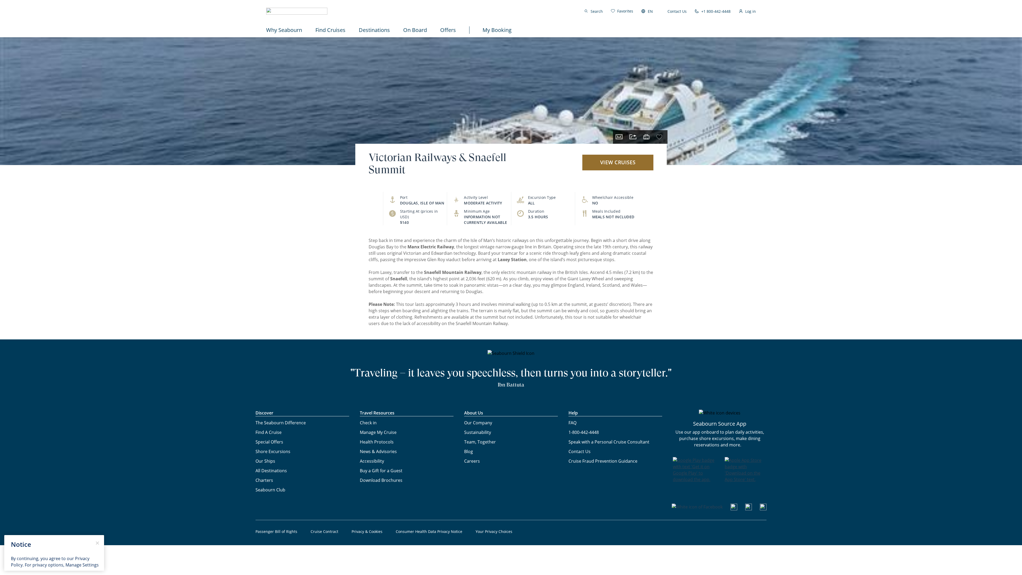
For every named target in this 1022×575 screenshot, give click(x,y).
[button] (296, 11)
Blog (468, 451)
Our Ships (265, 461)
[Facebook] (697, 507)
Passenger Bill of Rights (276, 531)
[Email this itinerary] (619, 136)
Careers (472, 461)
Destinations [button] (374, 30)
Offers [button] (448, 30)
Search (597, 11)
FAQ (572, 423)
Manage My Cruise (378, 432)
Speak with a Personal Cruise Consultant (608, 442)
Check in (368, 423)
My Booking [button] (497, 30)
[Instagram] (748, 509)
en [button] (650, 11)
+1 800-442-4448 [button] (716, 11)
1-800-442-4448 (583, 432)
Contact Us (677, 11)
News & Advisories (378, 451)
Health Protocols (377, 442)
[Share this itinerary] (632, 136)
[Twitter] (763, 509)
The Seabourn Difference (281, 423)
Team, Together (480, 442)
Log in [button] (750, 11)
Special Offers (269, 442)
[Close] (97, 543)
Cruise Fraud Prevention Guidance (602, 461)
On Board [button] (415, 30)
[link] (622, 11)
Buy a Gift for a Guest (381, 471)
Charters (264, 480)
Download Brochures (381, 480)
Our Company (478, 423)
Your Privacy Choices (494, 531)
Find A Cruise (269, 432)
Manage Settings (82, 565)
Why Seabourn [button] (284, 30)
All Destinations (271, 471)
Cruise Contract (324, 531)
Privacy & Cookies (367, 531)
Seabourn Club (270, 490)
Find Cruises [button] (330, 30)
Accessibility (372, 461)
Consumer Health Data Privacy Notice (429, 531)
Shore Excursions (273, 451)
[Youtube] (734, 509)
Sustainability (477, 432)
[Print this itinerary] (646, 136)
